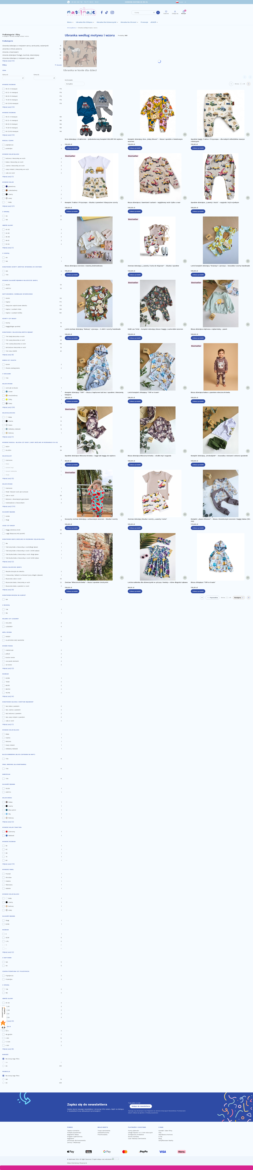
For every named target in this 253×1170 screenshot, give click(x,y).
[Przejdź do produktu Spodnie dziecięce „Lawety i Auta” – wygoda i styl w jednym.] (220, 177)
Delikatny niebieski (14, 429)
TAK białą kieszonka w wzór (15, 336)
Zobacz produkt (72, 148)
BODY (7, 446)
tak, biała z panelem (12, 706)
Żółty (10, 399)
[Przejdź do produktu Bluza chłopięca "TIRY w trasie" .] (220, 557)
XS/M (7, 937)
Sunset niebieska (11, 471)
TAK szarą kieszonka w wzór (15, 340)
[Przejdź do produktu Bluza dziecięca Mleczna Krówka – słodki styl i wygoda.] (157, 430)
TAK (7, 274)
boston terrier (10, 657)
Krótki (8, 516)
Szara (10, 425)
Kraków (8, 881)
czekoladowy (12, 190)
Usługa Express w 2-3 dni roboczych (140, 1132)
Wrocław (9, 877)
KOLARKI (9, 623)
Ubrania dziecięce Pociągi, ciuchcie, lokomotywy (31, 55)
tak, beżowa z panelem (13, 713)
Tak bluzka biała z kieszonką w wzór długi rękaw (22, 554)
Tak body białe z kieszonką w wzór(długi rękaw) (22, 547)
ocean (10, 391)
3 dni (7, 1038)
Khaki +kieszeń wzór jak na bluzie (17, 492)
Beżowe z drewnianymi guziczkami (17, 499)
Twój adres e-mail (134, 1103)
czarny (10, 194)
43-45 (7, 233)
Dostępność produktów (136, 1134)
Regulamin (70, 1138)
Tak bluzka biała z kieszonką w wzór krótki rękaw (22, 558)
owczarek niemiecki (12, 661)
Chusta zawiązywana (13, 368)
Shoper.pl (82, 1163)
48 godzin (9, 1034)
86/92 (8, 685)
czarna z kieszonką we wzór (15, 165)
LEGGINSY (9, 626)
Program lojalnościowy (74, 1136)
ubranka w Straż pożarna (31, 49)
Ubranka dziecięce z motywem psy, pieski (31, 58)
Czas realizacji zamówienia (137, 1138)
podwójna (9, 148)
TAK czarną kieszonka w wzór (16, 344)
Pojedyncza (9, 975)
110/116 (8, 693)
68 (6, 853)
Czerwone (9, 488)
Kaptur (8, 302)
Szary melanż (10, 745)
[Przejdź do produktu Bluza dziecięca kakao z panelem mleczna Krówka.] (220, 367)
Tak (7, 609)
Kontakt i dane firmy (165, 1130)
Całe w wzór (10, 495)
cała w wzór (10, 721)
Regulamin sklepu (73, 1134)
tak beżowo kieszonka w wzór (16, 347)
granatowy (11, 186)
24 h (7, 1031)
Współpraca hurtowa (166, 1134)
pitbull (8, 654)
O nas (160, 1136)
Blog (160, 1138)
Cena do (36, 74)
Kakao (10, 802)
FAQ (160, 1132)
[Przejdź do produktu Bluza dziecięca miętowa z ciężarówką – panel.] (220, 303)
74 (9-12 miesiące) (12, 100)
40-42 (8, 229)
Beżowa (8, 741)
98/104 (8, 689)
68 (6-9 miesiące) (11, 96)
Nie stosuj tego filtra (12, 1059)
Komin (8, 298)
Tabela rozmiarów (73, 1130)
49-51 (7, 240)
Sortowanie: (69, 80)
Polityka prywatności (74, 1132)
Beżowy (11, 433)
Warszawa (9, 885)
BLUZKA (8, 450)
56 (6, 846)
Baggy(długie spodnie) (13, 326)
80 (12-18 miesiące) (12, 103)
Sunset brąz (10, 467)
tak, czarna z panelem (13, 710)
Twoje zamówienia (104, 1130)
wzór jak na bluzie (12, 388)
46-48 (8, 237)
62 (6, 849)
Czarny (10, 806)
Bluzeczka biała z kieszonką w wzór (18, 582)
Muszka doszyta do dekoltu (15, 571)
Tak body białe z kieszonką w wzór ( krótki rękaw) (22, 550)
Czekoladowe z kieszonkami (15, 503)
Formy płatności (133, 1130)
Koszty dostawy (133, 1136)
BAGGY (8, 636)
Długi (7, 520)
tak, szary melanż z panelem (15, 717)
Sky (9, 814)
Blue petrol (12, 810)
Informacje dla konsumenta (76, 1140)
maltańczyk (9, 650)
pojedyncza (9, 145)
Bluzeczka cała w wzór (13, 579)
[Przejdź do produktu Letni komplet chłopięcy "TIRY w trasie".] (157, 367)
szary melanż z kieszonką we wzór (17, 169)
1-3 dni (8, 1041)
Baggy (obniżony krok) (13, 530)
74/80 (8, 682)
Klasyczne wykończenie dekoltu (16, 305)
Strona (237, 84)
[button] (158, 12)
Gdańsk (8, 888)
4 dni (7, 1045)
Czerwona (9, 460)
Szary (10, 403)
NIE (7, 271)
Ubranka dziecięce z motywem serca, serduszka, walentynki (31, 46)
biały (10, 202)
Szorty (8, 323)
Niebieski (11, 835)
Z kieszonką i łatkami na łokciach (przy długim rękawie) (24, 575)
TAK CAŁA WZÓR (11, 351)
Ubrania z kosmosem (31, 52)
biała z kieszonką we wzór (14, 162)
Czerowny (11, 831)
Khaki (7, 475)
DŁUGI (8, 284)
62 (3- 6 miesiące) (12, 92)
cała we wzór (10, 173)
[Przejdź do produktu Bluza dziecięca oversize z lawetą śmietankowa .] (94, 240)
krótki (7, 924)
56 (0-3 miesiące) (11, 89)
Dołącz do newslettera (141, 1106)
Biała (10, 417)
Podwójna (9, 979)
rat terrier (9, 665)
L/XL (7, 941)
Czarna (10, 421)
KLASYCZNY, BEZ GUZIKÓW (15, 640)
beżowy (11, 906)
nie (7, 216)
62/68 (8, 678)
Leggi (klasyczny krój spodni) (15, 533)
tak (7, 219)
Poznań (8, 874)
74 (6, 856)
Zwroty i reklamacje (73, 1142)
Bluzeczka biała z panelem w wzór (17, 586)
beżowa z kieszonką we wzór (15, 158)
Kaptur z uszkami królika (14, 313)
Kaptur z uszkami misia (13, 309)
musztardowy (12, 395)
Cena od (5, 74)
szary (10, 198)
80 (6, 860)
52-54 (7, 244)
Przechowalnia (102, 1134)
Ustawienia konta (103, 1132)
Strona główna (71, 27)
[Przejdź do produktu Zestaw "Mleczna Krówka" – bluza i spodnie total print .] (94, 557)
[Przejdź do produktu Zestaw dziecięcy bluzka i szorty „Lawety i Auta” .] (157, 493)
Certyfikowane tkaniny (166, 1140)
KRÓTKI (8, 288)
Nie (7, 543)
